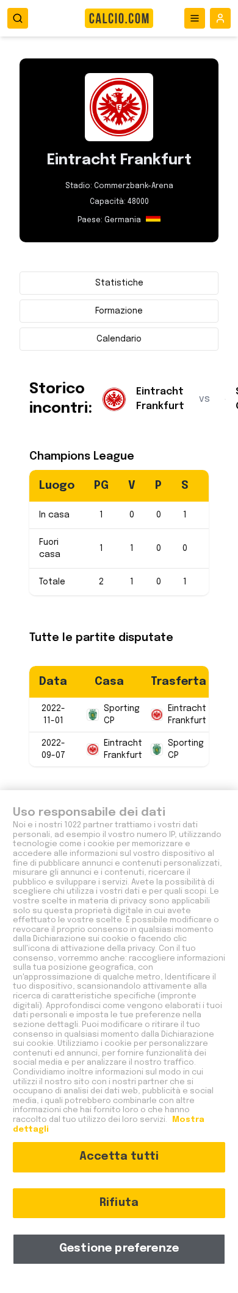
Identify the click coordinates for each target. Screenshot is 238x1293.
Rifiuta (119, 1202)
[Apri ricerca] (17, 18)
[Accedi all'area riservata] (220, 18)
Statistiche (119, 283)
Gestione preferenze (119, 1248)
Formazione (119, 311)
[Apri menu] (194, 18)
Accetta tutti (119, 1156)
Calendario (119, 339)
